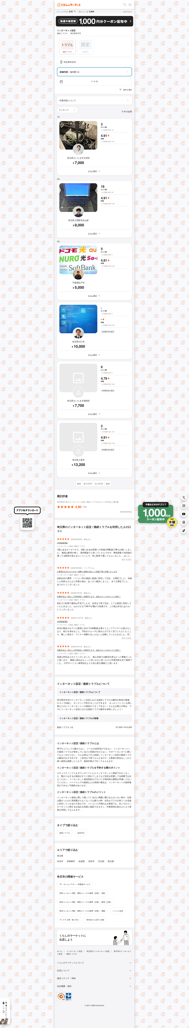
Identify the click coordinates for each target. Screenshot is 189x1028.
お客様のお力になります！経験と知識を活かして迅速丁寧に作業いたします (87, 571)
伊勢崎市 (71, 861)
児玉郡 (101, 861)
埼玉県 (60, 855)
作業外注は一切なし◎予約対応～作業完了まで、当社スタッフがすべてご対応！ (89, 596)
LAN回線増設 (62, 542)
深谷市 (91, 861)
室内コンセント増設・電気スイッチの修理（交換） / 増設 (82, 893)
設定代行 (81, 832)
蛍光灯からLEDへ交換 (95, 919)
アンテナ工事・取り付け (69, 919)
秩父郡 (111, 861)
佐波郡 (82, 861)
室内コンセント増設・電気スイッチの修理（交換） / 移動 (82, 910)
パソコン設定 (118, 910)
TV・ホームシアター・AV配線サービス (75, 884)
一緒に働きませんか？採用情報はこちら (5, 1008)
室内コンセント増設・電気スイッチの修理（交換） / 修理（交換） (86, 902)
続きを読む (127, 559)
